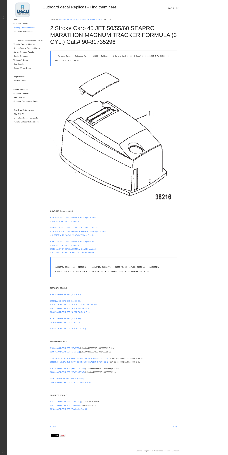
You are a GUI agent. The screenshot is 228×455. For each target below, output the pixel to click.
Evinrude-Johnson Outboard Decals (28, 40)
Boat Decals (18, 64)
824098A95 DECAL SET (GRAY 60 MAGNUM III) (70, 382)
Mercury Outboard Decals (24, 28)
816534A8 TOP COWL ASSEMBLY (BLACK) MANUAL (73, 242)
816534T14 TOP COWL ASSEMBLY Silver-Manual (73, 253)
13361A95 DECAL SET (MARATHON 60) (67, 379)
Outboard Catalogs (21, 93)
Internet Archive (20, 81)
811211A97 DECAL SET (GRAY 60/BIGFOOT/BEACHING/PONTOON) (79, 362)
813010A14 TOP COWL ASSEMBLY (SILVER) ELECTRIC (74, 228)
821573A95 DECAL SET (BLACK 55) (65, 318)
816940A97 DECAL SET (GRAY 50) (65, 352)
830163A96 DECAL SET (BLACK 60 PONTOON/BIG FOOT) (75, 305)
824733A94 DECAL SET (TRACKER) (65, 402)
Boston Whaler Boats (22, 68)
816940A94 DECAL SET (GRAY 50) (65, 348)
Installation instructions (22, 31)
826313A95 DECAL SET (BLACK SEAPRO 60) (69, 308)
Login (171, 8)
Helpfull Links (19, 77)
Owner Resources (20, 89)
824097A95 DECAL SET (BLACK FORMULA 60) (70, 312)
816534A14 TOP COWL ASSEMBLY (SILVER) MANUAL (73, 249)
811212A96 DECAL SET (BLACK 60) (65, 301)
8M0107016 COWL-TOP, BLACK (65, 221)
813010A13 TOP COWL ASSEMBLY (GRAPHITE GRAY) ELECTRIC (78, 231)
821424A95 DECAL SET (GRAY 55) (65, 322)
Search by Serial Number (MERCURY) (23, 112)
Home (15, 20)
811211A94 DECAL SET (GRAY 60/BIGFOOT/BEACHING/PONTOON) (79, 358)
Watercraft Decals (20, 60)
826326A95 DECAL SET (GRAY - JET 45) (67, 368)
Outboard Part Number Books (25, 101)
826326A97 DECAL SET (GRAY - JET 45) (67, 372)
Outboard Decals (20, 24)
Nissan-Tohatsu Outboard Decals (27, 48)
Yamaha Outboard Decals (24, 44)
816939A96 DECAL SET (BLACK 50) (65, 294)
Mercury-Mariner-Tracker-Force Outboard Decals (80, 19)
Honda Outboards (20, 56)
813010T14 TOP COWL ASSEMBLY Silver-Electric (73, 235)
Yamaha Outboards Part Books (26, 122)
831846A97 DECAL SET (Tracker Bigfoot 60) (69, 409)
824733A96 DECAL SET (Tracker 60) (65, 405)
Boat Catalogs (19, 97)
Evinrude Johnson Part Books (25, 118)
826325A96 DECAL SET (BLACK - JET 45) (68, 329)
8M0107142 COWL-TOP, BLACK (65, 245)
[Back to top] (3, 451)
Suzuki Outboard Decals (23, 52)
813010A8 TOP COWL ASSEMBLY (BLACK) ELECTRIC (73, 218)
